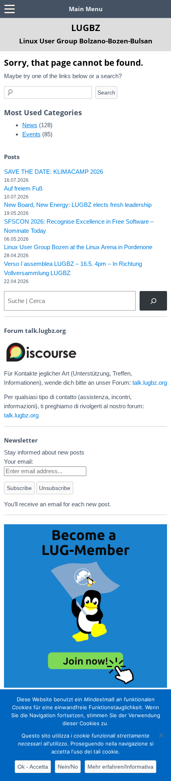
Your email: (18, 461)
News (29, 125)
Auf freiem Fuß (23, 188)
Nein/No (68, 766)
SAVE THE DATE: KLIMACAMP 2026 (53, 171)
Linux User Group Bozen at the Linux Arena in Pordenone (78, 247)
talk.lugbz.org (149, 382)
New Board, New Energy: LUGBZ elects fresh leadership (78, 204)
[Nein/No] (161, 735)
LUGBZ (85, 27)
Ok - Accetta (32, 766)
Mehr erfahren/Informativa (120, 766)
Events (31, 134)
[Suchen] (153, 300)
